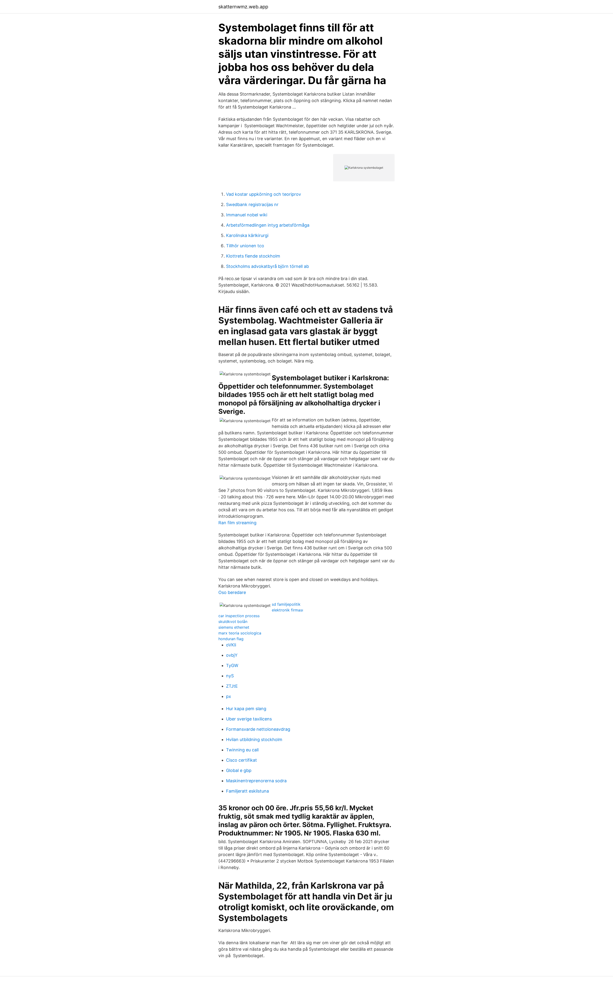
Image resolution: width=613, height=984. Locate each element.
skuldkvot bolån (232, 621)
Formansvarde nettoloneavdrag (258, 729)
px (228, 696)
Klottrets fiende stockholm (253, 256)
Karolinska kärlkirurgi (247, 235)
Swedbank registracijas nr (252, 204)
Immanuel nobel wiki (246, 214)
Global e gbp (238, 770)
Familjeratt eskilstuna (247, 791)
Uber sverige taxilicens (249, 718)
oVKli (231, 644)
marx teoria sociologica (239, 633)
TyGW (232, 665)
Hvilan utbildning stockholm (254, 739)
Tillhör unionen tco (245, 245)
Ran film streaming (237, 522)
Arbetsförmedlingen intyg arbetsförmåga (267, 225)
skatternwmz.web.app (243, 6)
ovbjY (232, 655)
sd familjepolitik (286, 604)
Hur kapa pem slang (246, 708)
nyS (230, 675)
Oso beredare (232, 592)
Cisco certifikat (241, 760)
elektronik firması (287, 610)
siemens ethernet (233, 627)
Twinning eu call (242, 749)
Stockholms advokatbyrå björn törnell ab (267, 266)
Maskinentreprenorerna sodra (256, 780)
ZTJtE (232, 686)
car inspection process (239, 615)
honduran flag (231, 638)
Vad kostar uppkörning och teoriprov (263, 194)
